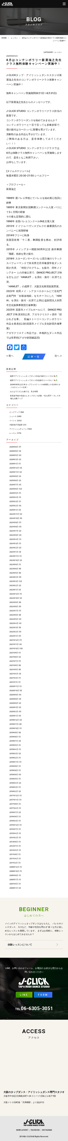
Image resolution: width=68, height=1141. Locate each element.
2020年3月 (13, 707)
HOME (4, 38)
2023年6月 (13, 569)
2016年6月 (13, 816)
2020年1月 (13, 716)
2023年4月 (13, 577)
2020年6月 (13, 703)
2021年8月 (13, 657)
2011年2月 (13, 863)
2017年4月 (13, 808)
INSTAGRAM (47, 1130)
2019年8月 (13, 737)
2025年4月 (13, 497)
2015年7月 (13, 829)
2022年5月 (13, 619)
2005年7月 (13, 879)
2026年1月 (13, 463)
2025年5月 (13, 493)
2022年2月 (13, 632)
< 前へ (9, 355)
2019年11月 (14, 724)
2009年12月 (14, 867)
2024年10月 (14, 518)
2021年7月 (13, 661)
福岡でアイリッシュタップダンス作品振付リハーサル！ (32, 380)
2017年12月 (14, 795)
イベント (12, 420)
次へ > (58, 355)
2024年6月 (13, 535)
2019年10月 (14, 728)
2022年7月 (13, 611)
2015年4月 (13, 833)
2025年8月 (13, 480)
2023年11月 (14, 556)
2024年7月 (13, 531)
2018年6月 (13, 774)
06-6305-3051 (34, 1008)
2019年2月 (13, 758)
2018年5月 (13, 779)
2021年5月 (13, 669)
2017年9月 (13, 804)
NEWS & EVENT (22, 1130)
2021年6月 (13, 665)
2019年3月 (13, 753)
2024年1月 (13, 552)
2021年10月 (14, 648)
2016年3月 (13, 821)
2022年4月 (13, 623)
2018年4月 (13, 783)
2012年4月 (13, 850)
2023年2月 (13, 585)
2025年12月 (14, 468)
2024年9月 (13, 522)
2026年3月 (13, 459)
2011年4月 (13, 858)
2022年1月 (13, 636)
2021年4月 (13, 674)
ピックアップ (14, 412)
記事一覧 (34, 356)
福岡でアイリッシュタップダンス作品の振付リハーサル (32, 376)
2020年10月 (14, 690)
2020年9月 (13, 695)
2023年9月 (13, 564)
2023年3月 (13, 581)
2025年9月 (13, 476)
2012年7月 (13, 846)
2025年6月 (13, 489)
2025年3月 (13, 501)
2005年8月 (13, 875)
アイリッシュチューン (18, 429)
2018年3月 (13, 787)
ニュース (12, 416)
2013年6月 (13, 842)
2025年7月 (13, 484)
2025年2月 (13, 506)
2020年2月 (13, 711)
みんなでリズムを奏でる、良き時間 (24, 391)
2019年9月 (13, 732)
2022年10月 (14, 598)
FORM (43, 994)
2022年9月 (13, 602)
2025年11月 (14, 472)
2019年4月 (13, 749)
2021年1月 (13, 682)
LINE (24, 994)
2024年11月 (14, 514)
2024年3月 (13, 543)
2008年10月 (14, 871)
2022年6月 (13, 615)
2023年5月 (13, 573)
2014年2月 (13, 837)
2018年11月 (14, 762)
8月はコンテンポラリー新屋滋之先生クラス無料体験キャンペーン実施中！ (34, 61)
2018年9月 (13, 766)
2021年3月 (13, 678)
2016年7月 (13, 812)
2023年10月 (14, 560)
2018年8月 (13, 770)
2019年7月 (13, 741)
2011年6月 (13, 854)
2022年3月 (13, 627)
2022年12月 (14, 594)
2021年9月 (13, 653)
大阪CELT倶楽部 (15, 425)
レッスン (14, 38)
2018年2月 (13, 791)
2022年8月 (13, 606)
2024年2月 (13, 548)
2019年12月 (14, 720)
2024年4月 (13, 539)
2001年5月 (13, 884)
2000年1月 (13, 888)
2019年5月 (13, 745)
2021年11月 (14, 644)
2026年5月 (13, 455)
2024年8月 (13, 527)
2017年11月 (14, 800)
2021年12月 (14, 640)
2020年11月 (14, 686)
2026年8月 (13, 447)
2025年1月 (13, 510)
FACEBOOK (35, 1130)
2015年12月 (14, 825)
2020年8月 (13, 699)
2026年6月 (13, 451)
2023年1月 (13, 590)
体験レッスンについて (20, 944)
